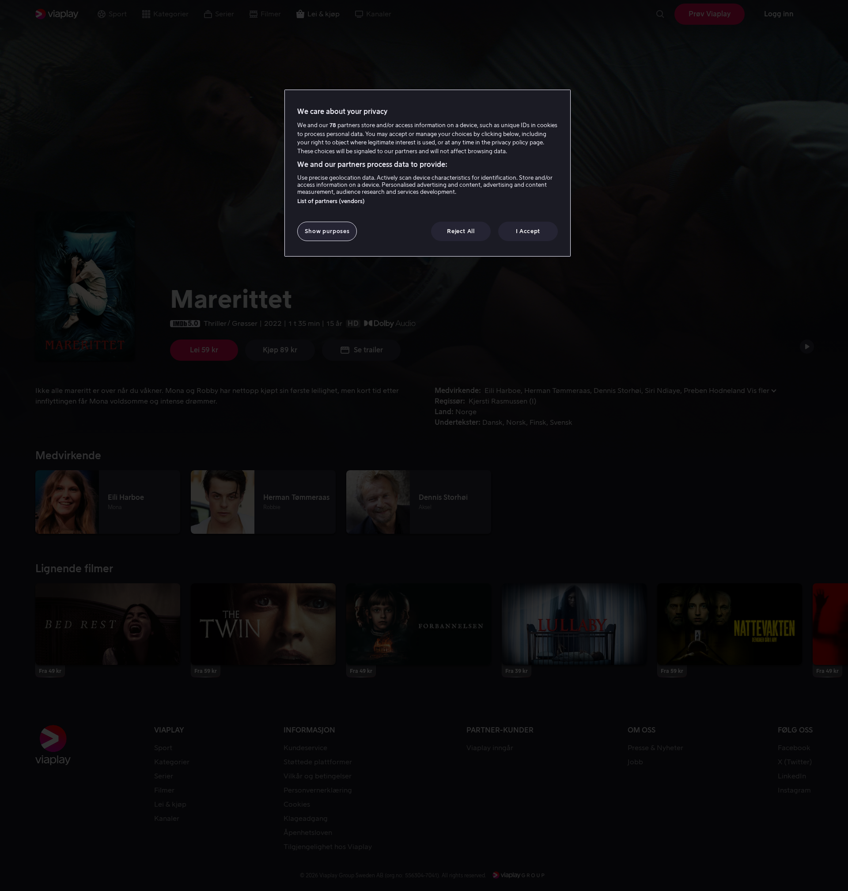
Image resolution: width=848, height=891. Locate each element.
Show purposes (327, 231)
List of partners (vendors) (331, 201)
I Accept (528, 231)
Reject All (461, 231)
